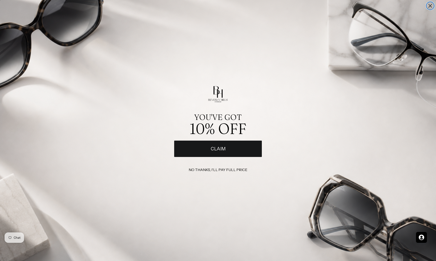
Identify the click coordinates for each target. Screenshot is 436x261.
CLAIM (218, 149)
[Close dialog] (430, 6)
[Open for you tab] (421, 237)
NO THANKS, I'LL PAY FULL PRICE (218, 169)
